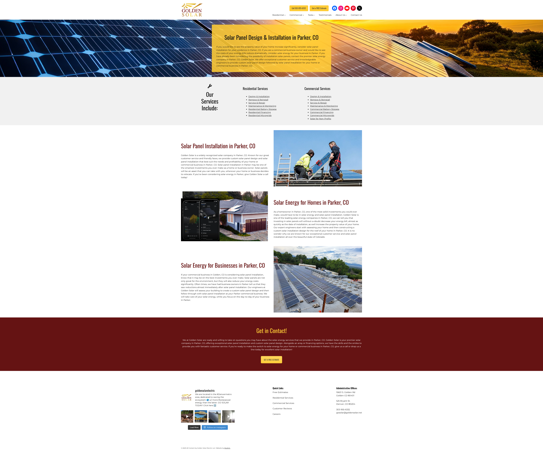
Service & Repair (256, 103)
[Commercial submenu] (303, 15)
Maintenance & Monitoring (262, 106)
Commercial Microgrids (322, 115)
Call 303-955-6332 (299, 8)
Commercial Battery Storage (324, 109)
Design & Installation (259, 96)
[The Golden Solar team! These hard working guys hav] (201, 416)
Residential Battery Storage (262, 109)
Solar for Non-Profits (320, 118)
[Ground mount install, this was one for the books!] (215, 416)
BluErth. (227, 448)
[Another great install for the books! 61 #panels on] (187, 416)
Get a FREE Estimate (319, 8)
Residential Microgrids (260, 115)
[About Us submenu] (346, 15)
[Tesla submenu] (314, 15)
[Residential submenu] (285, 15)
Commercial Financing (321, 112)
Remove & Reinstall (258, 99)
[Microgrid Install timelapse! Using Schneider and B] (228, 416)
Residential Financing (259, 112)
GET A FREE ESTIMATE (271, 359)
